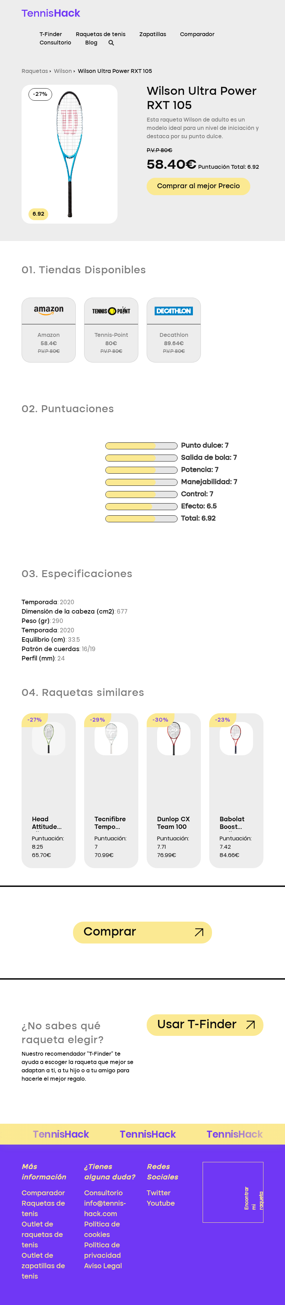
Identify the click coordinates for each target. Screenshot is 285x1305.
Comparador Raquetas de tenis (43, 1204)
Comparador (197, 35)
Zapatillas (152, 35)
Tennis (51, 13)
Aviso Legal (103, 1266)
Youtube (161, 1203)
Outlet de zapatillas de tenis (43, 1266)
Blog (91, 43)
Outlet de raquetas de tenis (42, 1235)
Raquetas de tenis (100, 35)
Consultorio (55, 43)
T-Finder (51, 35)
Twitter (159, 1193)
